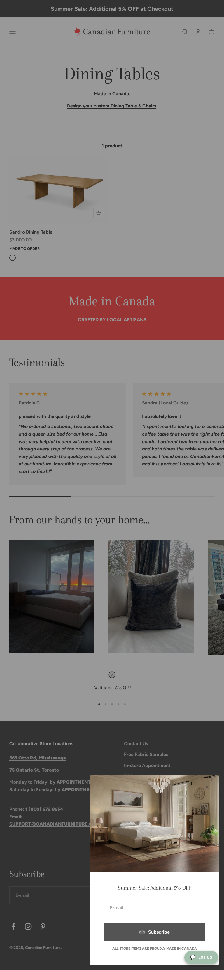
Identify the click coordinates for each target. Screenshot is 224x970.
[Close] (207, 787)
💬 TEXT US (201, 957)
